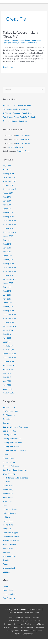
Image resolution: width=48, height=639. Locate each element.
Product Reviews (10, 544)
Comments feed (9, 594)
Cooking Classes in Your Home (15, 427)
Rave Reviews (27, 627)
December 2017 (9, 177)
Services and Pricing (22, 624)
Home (11, 618)
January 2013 (8, 393)
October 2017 (8, 185)
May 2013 (7, 381)
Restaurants (8, 548)
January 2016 (8, 264)
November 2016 (9, 224)
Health (5, 505)
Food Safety (8, 493)
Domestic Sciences (11, 466)
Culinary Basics (9, 458)
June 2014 (7, 334)
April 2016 (7, 252)
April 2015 (7, 299)
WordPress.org (9, 598)
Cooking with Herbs (11, 447)
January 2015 (8, 311)
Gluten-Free (36, 40)
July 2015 (6, 287)
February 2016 (9, 260)
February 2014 (9, 346)
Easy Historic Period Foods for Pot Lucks (19, 117)
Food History (25, 40)
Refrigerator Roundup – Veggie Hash (18, 113)
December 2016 (9, 220)
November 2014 (9, 318)
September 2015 (9, 279)
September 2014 (9, 326)
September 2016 (9, 232)
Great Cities (7, 501)
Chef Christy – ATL (10, 411)
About (16, 627)
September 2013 (9, 365)
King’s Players (38, 624)
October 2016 (8, 228)
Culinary (6, 454)
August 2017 (8, 193)
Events (37, 621)
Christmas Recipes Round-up (15, 121)
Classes (29, 621)
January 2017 (8, 217)
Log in (5, 586)
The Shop (8, 627)
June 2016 (7, 244)
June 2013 (7, 377)
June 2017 (7, 197)
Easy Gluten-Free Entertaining (15, 470)
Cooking (6, 423)
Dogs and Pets (9, 462)
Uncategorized (9, 568)
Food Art (6, 482)
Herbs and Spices (10, 43)
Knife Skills (7, 529)
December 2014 (9, 315)
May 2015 (7, 295)
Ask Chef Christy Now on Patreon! (17, 105)
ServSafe (7, 624)
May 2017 (7, 201)
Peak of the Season (11, 540)
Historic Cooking (9, 513)
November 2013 (9, 358)
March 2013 (8, 389)
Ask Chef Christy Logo (24, 634)
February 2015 (8, 307)
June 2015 (7, 291)
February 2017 (8, 213)
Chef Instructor (9, 415)
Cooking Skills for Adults (12, 439)
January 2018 (8, 173)
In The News (8, 525)
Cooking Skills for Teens (12, 443)
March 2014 (8, 342)
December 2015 (9, 267)
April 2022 (7, 170)
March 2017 (7, 209)
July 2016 (7, 240)
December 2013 (9, 354)
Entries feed (8, 590)
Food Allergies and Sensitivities (15, 478)
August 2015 (8, 283)
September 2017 (9, 189)
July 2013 (7, 373)
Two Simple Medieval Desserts (15, 109)
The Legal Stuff (12, 631)
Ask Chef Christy (23, 135)
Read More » (8, 67)
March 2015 (7, 303)
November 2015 (9, 271)
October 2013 (8, 361)
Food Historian (8, 486)
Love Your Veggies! (10, 533)
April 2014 (7, 338)
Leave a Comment (10, 40)
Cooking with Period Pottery (14, 450)
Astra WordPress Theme (29, 613)
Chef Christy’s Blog (16, 621)
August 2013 (8, 369)
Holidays (21, 43)
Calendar (35, 618)
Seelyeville (39, 627)
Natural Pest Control (11, 537)
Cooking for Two (9, 435)
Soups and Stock (10, 556)
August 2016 (8, 236)
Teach (5, 564)
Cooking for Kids (9, 431)
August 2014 (8, 330)
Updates (6, 572)
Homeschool (8, 521)
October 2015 (8, 275)
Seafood (6, 552)
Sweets (6, 560)
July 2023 (7, 166)
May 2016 (7, 248)
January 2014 (8, 350)
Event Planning (9, 474)
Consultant (7, 419)
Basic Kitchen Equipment (31, 631)
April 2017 (7, 205)
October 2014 (8, 322)
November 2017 (9, 181)
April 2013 (7, 385)
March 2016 (8, 256)
